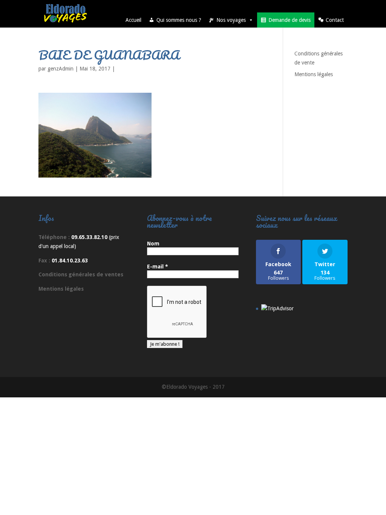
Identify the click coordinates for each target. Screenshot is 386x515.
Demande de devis (289, 20)
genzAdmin (60, 69)
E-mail (157, 267)
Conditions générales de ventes (80, 274)
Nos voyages (231, 20)
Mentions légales (313, 74)
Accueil (133, 20)
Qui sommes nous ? (178, 20)
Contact (335, 20)
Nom (153, 244)
